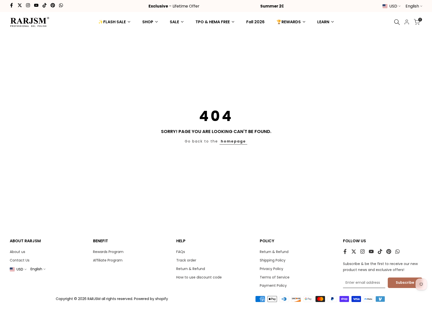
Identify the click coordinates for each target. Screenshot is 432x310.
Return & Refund (190, 268)
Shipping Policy (273, 260)
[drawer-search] (397, 22)
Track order (186, 260)
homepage (233, 141)
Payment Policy (273, 285)
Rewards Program (108, 251)
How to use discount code (199, 277)
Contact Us (20, 260)
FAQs (180, 251)
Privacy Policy (271, 268)
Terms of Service (275, 277)
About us (17, 251)
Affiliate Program (107, 260)
